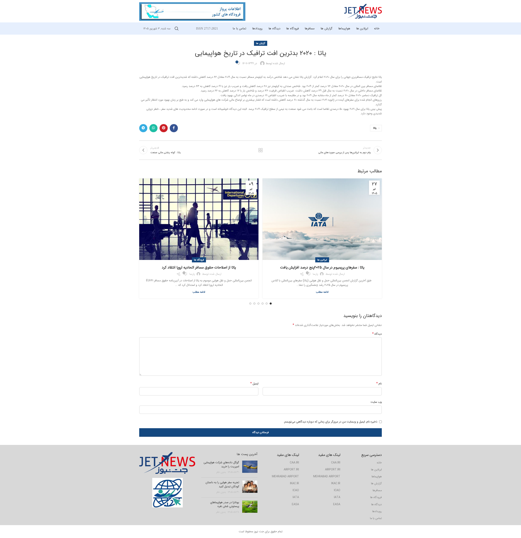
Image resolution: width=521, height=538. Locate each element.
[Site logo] (363, 11)
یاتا (375, 128)
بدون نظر (221, 472)
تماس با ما (376, 518)
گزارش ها (260, 43)
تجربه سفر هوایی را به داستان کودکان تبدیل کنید (222, 484)
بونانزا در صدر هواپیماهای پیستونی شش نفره (224, 504)
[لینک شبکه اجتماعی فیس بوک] (174, 128)
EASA (295, 504)
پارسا (315, 274)
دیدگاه (377, 334)
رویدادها (377, 511)
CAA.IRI (294, 462)
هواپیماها (377, 476)
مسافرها (377, 490)
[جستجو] (177, 28)
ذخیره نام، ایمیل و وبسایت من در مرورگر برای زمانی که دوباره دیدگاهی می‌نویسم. (330, 421)
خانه (379, 462)
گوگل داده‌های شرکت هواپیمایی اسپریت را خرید (221, 464)
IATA (296, 497)
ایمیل (254, 383)
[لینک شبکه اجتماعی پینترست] (164, 128)
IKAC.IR (294, 483)
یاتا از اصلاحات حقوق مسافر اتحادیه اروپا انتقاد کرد (199, 267)
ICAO (296, 490)
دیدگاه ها (376, 504)
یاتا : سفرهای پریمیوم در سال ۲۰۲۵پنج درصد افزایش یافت (322, 267)
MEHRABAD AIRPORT (285, 476)
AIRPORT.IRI (291, 469)
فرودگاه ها (199, 260)
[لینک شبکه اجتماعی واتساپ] (153, 128)
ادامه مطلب (322, 292)
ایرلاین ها (322, 260)
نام (379, 383)
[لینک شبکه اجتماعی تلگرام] (143, 128)
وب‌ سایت (376, 402)
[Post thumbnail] (249, 467)
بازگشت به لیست (261, 150)
